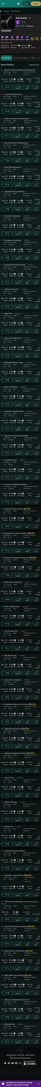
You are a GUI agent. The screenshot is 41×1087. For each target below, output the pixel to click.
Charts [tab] (33, 58)
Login (26, 4)
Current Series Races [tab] (20, 58)
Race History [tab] (6, 58)
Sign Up (36, 4)
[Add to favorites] (29, 18)
